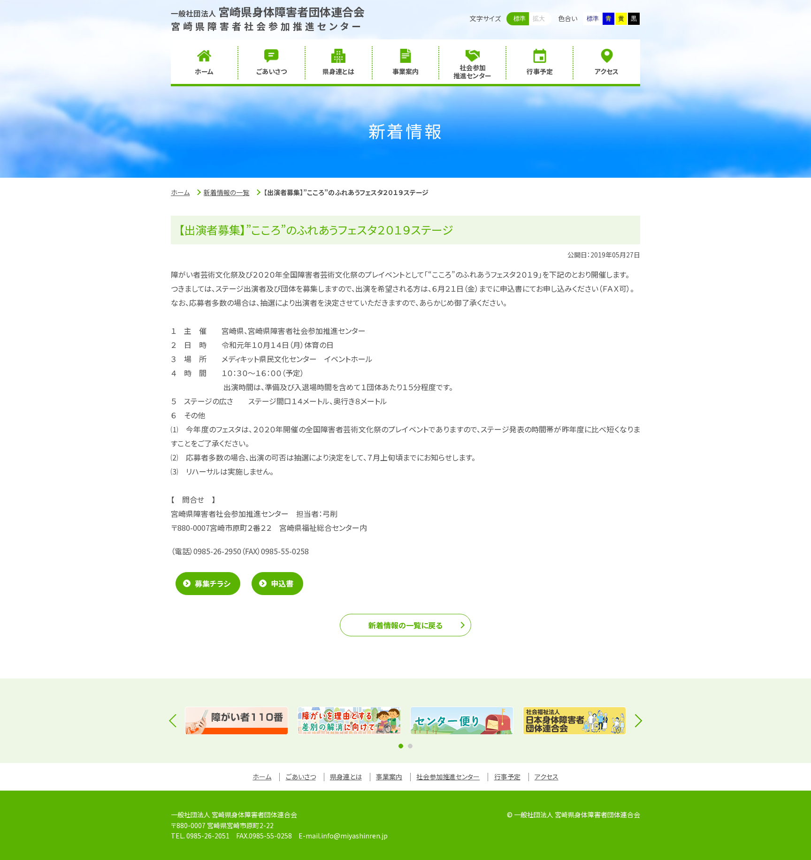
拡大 (539, 18)
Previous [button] (175, 720)
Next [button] (635, 720)
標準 (519, 18)
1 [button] (400, 746)
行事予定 (507, 776)
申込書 (282, 583)
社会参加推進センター (448, 776)
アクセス (547, 776)
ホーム (180, 192)
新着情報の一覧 (226, 192)
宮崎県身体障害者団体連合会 (268, 11)
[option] (236, 721)
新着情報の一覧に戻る (405, 625)
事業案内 (389, 776)
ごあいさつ (301, 776)
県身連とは (346, 776)
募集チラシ (212, 583)
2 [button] (410, 746)
